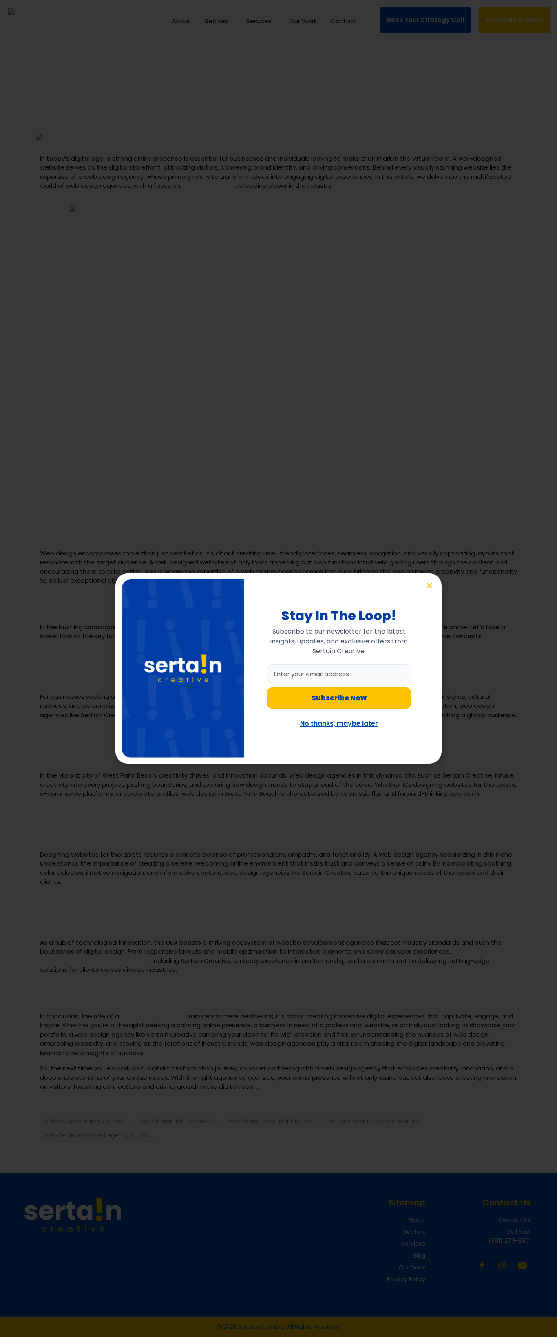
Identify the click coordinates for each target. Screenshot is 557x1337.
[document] (278, 668)
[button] (429, 585)
